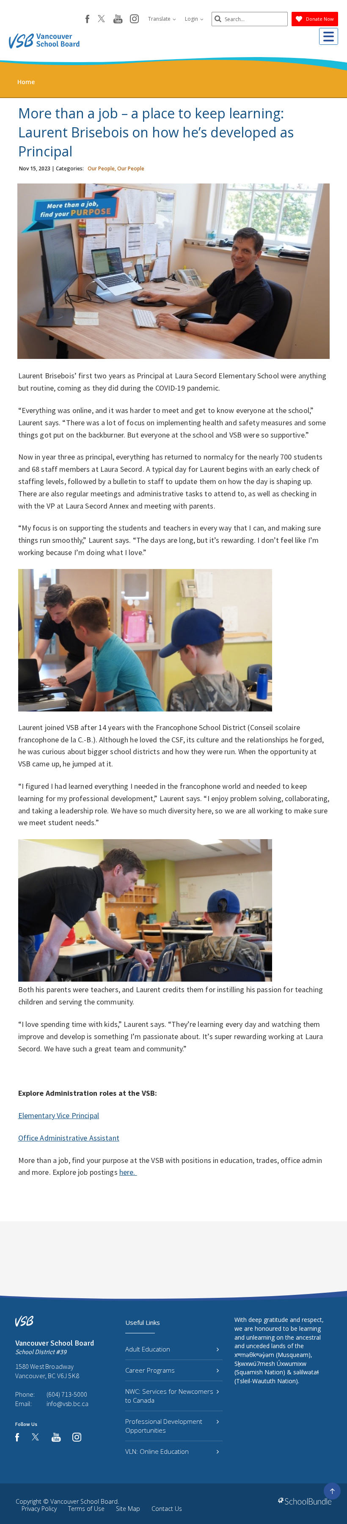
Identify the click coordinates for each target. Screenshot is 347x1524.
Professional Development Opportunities (163, 1425)
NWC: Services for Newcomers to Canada (169, 1395)
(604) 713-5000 (67, 1394)
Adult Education (147, 1349)
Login (192, 18)
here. (128, 1172)
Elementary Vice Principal (58, 1115)
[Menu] (328, 36)
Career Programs (150, 1370)
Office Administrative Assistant (68, 1138)
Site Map (128, 1509)
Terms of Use (86, 1509)
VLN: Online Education (157, 1451)
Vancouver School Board (84, 1501)
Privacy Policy (39, 1509)
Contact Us (166, 1509)
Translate (160, 18)
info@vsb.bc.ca (67, 1403)
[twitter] (101, 19)
